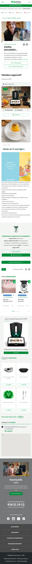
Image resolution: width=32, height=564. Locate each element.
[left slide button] (2, 311)
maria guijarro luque (12, 8)
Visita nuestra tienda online (15, 5)
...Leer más (25, 59)
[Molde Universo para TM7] (8, 394)
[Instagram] (18, 518)
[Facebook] (8, 518)
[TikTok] (23, 518)
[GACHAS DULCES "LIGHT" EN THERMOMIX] (23, 287)
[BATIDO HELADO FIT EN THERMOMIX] (9, 287)
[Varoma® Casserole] (23, 369)
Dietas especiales (7, 295)
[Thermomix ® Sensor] (23, 394)
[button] (29, 2)
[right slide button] (29, 311)
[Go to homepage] (16, 2)
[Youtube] (13, 518)
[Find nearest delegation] (2, 2)
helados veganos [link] (27, 8)
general (20, 8)
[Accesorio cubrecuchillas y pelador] (8, 369)
